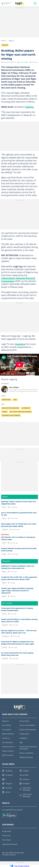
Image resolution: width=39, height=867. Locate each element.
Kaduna (29, 106)
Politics (4, 507)
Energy (4, 554)
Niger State (6, 399)
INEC (15, 399)
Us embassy (26, 408)
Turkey (4, 411)
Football (4, 647)
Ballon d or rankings (10, 408)
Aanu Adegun (24, 62)
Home (3, 40)
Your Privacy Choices (21, 866)
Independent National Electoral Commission (18, 280)
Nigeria (11, 40)
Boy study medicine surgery (20, 411)
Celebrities (5, 529)
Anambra (20, 344)
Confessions (5, 636)
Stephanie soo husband (11, 415)
